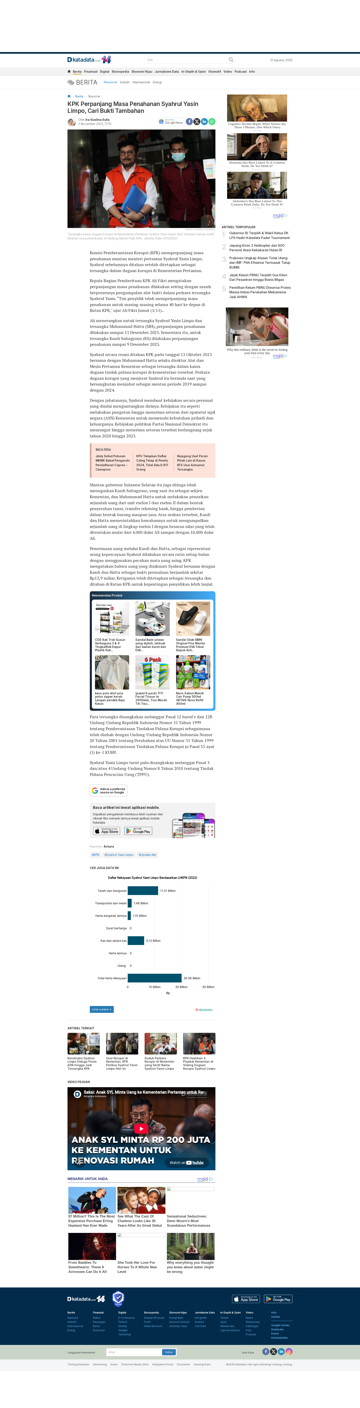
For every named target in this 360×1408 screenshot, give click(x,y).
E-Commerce (126, 1317)
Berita (77, 71)
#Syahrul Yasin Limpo (119, 855)
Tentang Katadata (78, 1364)
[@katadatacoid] (288, 1351)
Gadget (123, 1330)
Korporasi (99, 1330)
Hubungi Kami (202, 1364)
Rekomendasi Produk (107, 595)
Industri (125, 82)
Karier (114, 1364)
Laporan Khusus (230, 1330)
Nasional (110, 82)
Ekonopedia (120, 71)
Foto (248, 1330)
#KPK (95, 855)
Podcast (241, 71)
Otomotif (214, 71)
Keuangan (99, 1321)
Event (275, 1333)
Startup (122, 1326)
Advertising (100, 1364)
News (249, 1317)
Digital (104, 71)
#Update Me (147, 855)
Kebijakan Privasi (162, 1364)
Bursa (96, 1326)
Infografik (201, 1317)
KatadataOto (279, 1337)
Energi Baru (176, 1317)
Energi (157, 82)
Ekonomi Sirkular (179, 1321)
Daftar (168, 1352)
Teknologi (124, 1334)
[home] (69, 72)
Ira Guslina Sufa (97, 119)
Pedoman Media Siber (135, 1364)
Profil (147, 1321)
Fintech (122, 1321)
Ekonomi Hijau (142, 71)
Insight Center (280, 1325)
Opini (223, 1321)
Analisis (199, 1321)
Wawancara (227, 1326)
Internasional (141, 82)
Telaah (224, 1317)
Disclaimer (183, 1364)
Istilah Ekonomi (153, 1326)
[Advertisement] (257, 432)
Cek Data (200, 1326)
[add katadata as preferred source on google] (153, 791)
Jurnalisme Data (167, 71)
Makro (97, 1317)
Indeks (275, 1316)
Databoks (277, 1329)
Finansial (91, 71)
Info (252, 71)
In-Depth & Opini (193, 71)
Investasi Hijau (178, 1326)
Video (228, 71)
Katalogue (252, 1326)
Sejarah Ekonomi (154, 1317)
